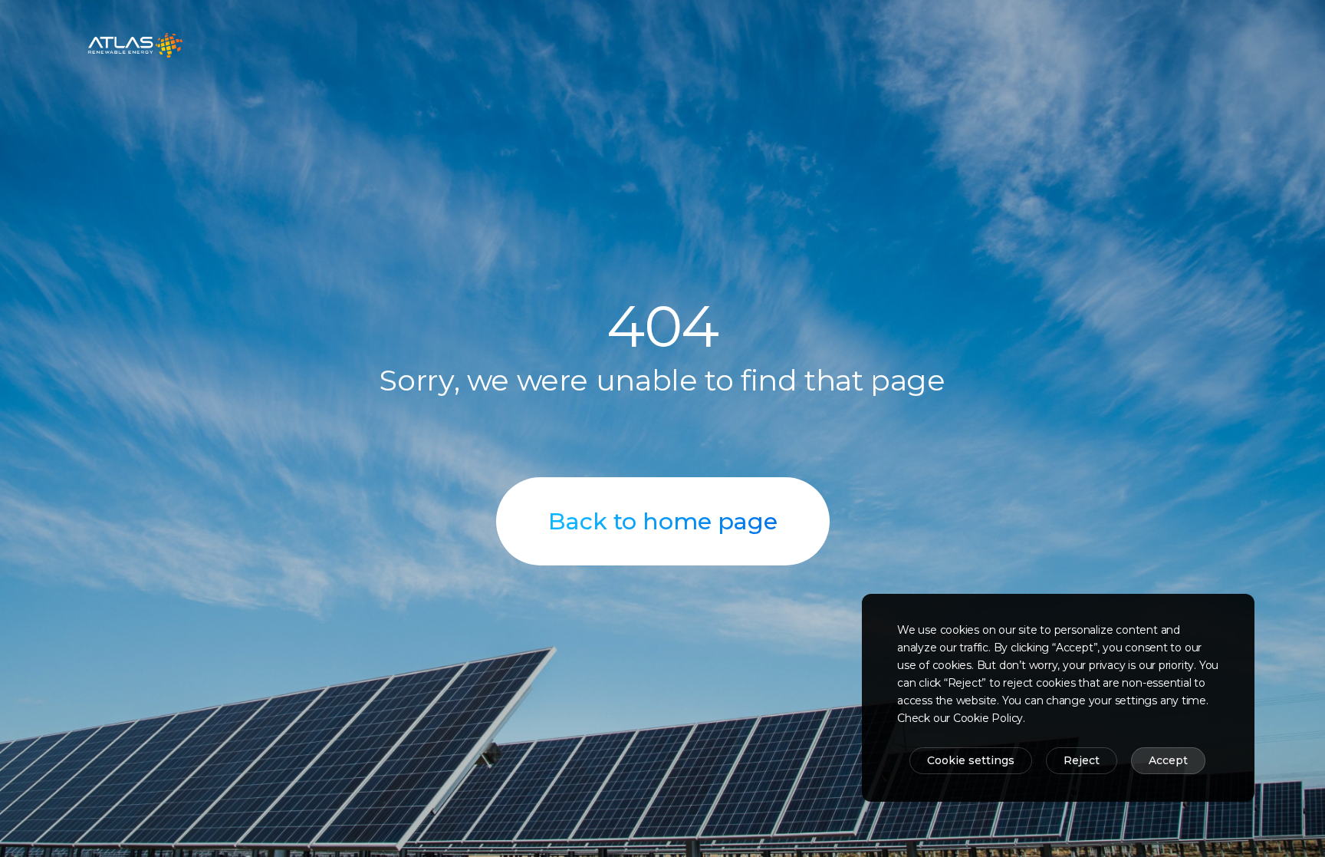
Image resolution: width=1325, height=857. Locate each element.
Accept (1168, 760)
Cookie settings (970, 760)
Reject (1082, 760)
